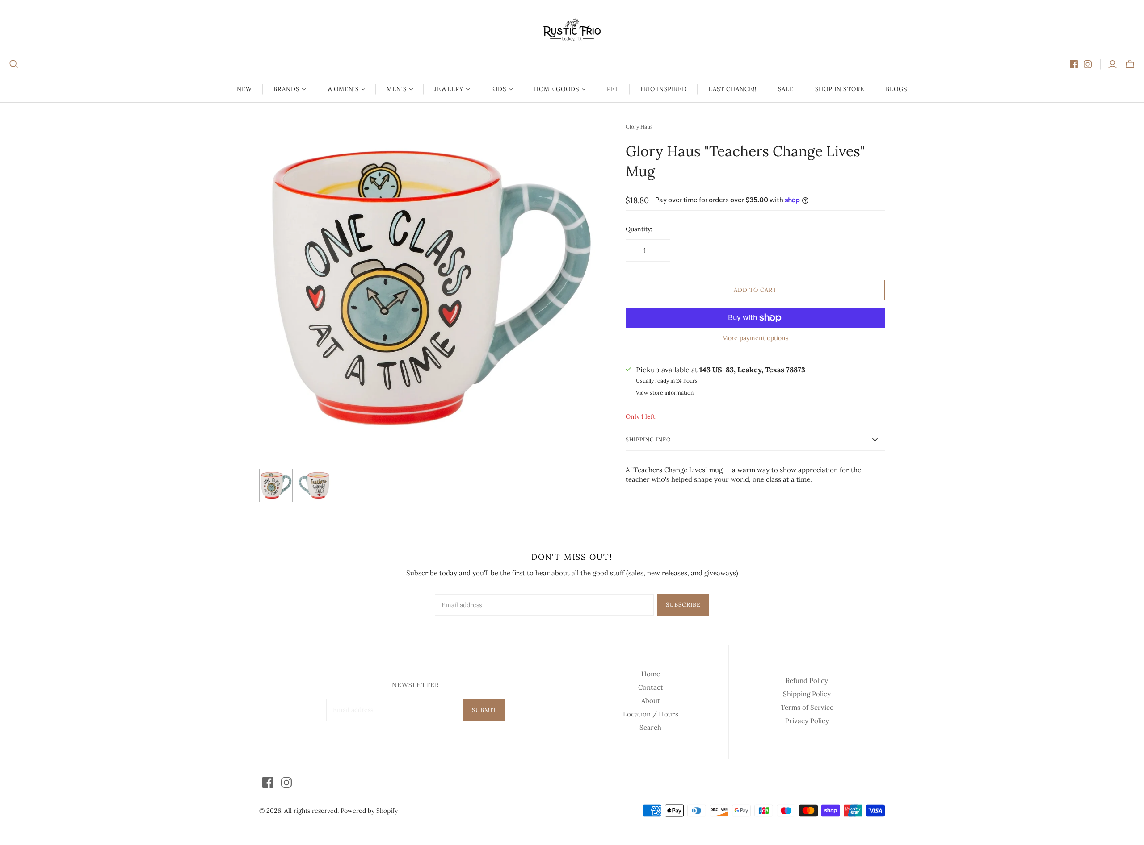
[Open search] (13, 64)
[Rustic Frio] (572, 30)
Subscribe (683, 604)
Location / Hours (650, 714)
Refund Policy (807, 680)
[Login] (1112, 64)
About (650, 700)
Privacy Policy (807, 720)
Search (650, 727)
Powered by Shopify (369, 811)
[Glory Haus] (276, 485)
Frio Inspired (663, 89)
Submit (484, 710)
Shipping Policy (807, 694)
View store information (665, 392)
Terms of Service (807, 707)
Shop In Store (839, 89)
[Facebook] (1073, 64)
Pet (613, 89)
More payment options (755, 338)
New (244, 89)
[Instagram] (1088, 64)
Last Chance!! (732, 89)
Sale (786, 89)
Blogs (896, 89)
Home (650, 674)
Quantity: (639, 229)
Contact (650, 687)
